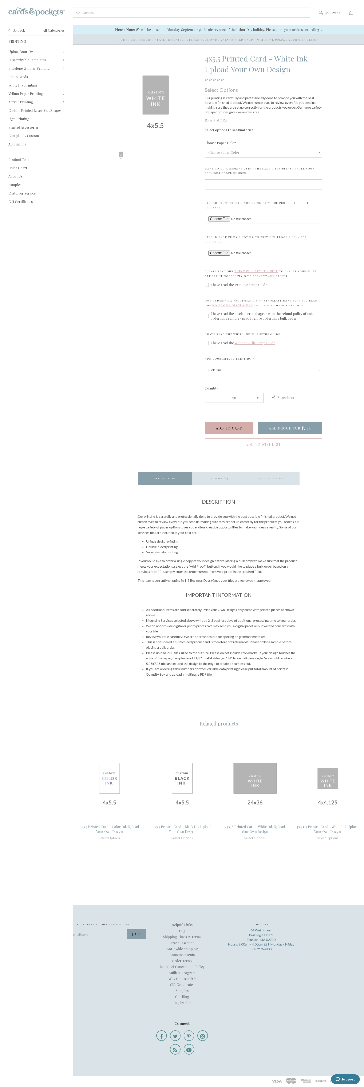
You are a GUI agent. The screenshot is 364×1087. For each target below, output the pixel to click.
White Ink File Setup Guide (254, 343)
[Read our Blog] (175, 1049)
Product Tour (18, 159)
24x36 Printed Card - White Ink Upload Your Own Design (255, 829)
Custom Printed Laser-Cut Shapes (34, 110)
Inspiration (182, 1002)
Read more (216, 120)
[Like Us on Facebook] (161, 1035)
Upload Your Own (22, 51)
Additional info (272, 478)
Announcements (182, 954)
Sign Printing (18, 119)
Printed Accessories (23, 127)
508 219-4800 (261, 949)
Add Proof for (290, 428)
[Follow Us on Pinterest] (189, 1035)
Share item (285, 397)
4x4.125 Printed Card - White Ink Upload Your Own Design (327, 829)
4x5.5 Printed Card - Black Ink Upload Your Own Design (182, 829)
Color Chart (17, 168)
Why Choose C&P (182, 978)
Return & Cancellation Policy (182, 966)
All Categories (53, 30)
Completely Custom (23, 135)
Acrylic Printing (20, 102)
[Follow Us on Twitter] (175, 1035)
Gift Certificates (20, 201)
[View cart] (351, 12)
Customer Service (22, 193)
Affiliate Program (182, 973)
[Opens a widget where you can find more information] (345, 1079)
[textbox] (263, 152)
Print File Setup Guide (256, 271)
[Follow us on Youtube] (189, 1049)
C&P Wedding (142, 39)
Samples (14, 185)
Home (122, 39)
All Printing (17, 144)
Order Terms (182, 961)
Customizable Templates (27, 60)
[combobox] (263, 152)
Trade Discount (182, 943)
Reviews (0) (218, 478)
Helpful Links (182, 925)
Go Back (18, 30)
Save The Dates (170, 39)
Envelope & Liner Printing (29, 68)
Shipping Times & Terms (182, 937)
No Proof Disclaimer (232, 305)
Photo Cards (18, 77)
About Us (15, 176)
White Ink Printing (22, 85)
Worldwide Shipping (182, 949)
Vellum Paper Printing (25, 93)
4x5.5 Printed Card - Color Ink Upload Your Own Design (109, 829)
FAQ (182, 931)
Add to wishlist (263, 444)
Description (164, 478)
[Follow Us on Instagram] (202, 1035)
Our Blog (182, 996)
